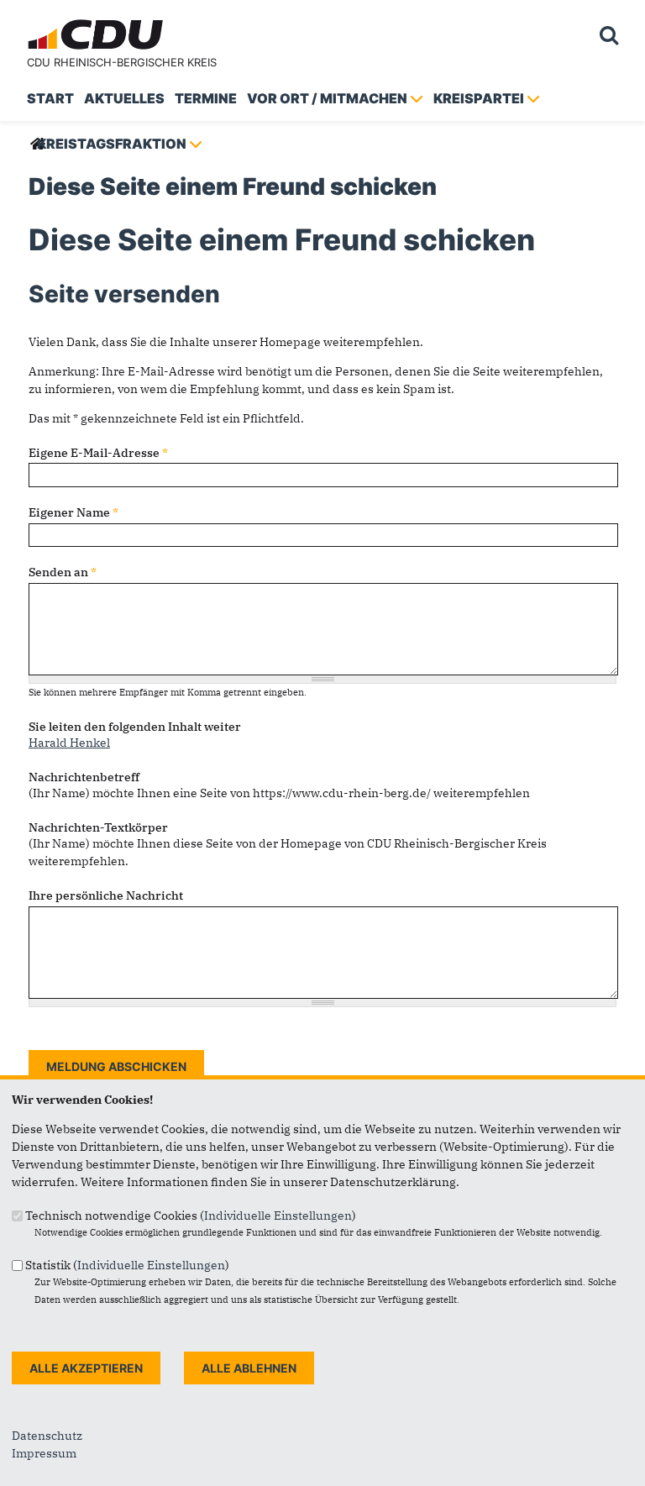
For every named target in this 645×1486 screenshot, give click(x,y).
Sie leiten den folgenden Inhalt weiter (135, 726)
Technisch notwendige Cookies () (190, 1215)
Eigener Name (73, 512)
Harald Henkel (69, 742)
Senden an (63, 572)
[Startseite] (98, 21)
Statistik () (127, 1265)
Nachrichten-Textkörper (98, 827)
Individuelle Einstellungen (278, 1215)
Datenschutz (47, 1435)
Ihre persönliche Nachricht (106, 895)
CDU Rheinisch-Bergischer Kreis (122, 62)
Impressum (44, 1453)
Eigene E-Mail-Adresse (98, 452)
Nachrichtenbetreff (84, 777)
